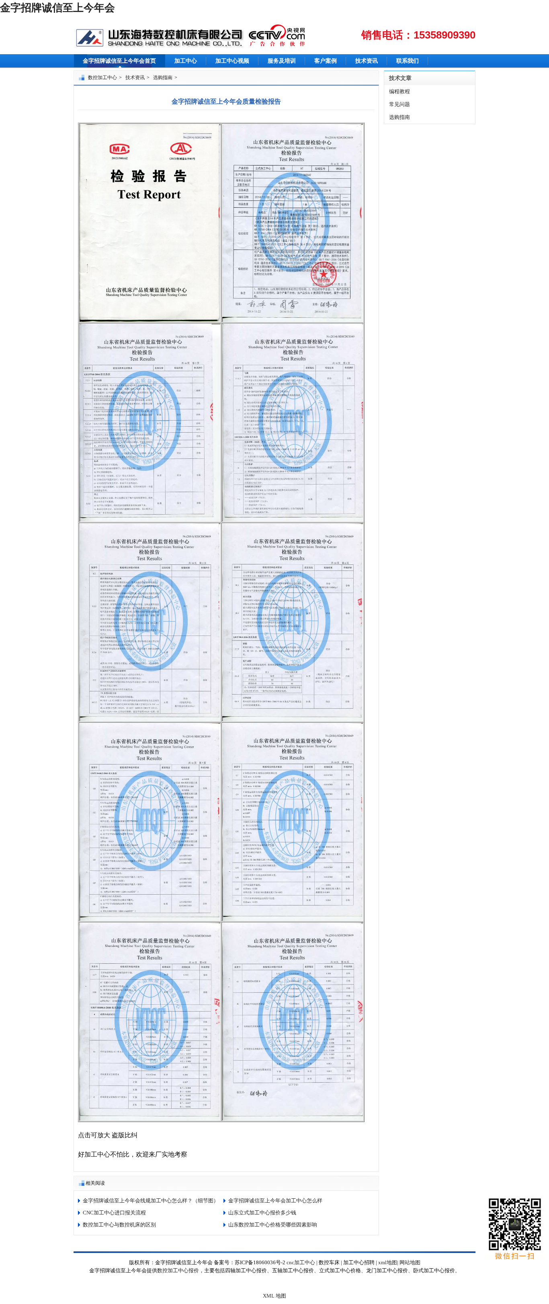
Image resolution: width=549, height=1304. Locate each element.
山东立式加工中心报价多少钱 (262, 1213)
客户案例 (325, 61)
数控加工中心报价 (178, 1270)
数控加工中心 (102, 77)
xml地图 (387, 1262)
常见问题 (399, 104)
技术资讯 (366, 61)
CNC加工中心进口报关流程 (114, 1213)
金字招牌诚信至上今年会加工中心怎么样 (275, 1201)
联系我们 (407, 61)
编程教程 (399, 91)
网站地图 (409, 1262)
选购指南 (162, 77)
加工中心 (185, 61)
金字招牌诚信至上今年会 (57, 8)
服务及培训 (282, 61)
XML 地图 (274, 1296)
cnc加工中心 (301, 1262)
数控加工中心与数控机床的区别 (119, 1225)
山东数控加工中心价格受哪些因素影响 (272, 1225)
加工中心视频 (232, 61)
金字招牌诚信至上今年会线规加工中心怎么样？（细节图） (151, 1201)
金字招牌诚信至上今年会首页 (119, 61)
